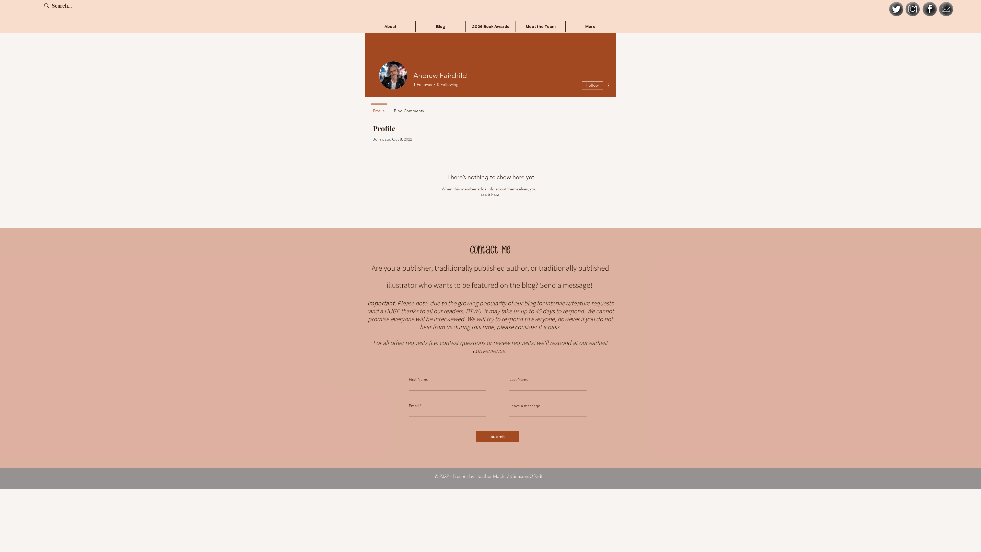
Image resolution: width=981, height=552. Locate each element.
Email (414, 406)
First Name (418, 379)
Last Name (519, 379)
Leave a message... (526, 406)
